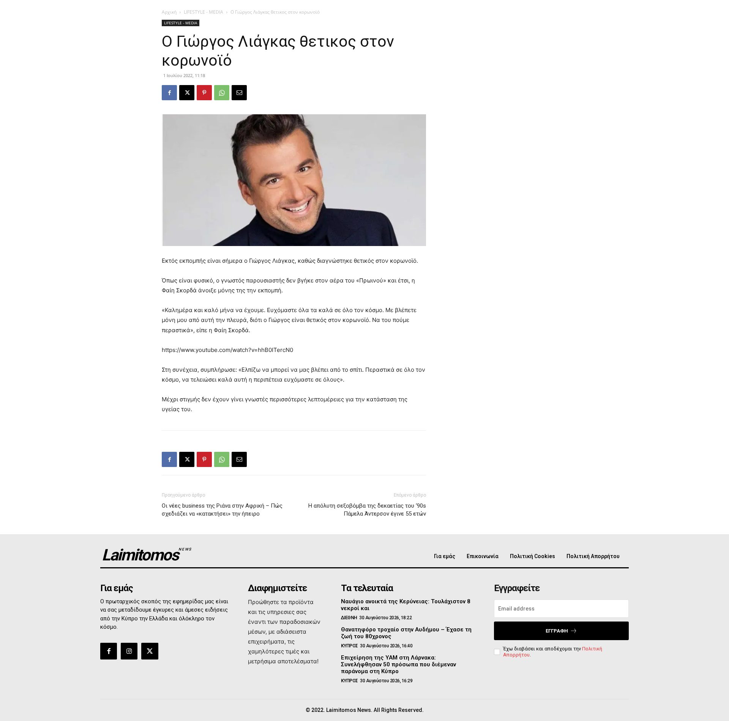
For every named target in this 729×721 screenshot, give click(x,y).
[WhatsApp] (221, 92)
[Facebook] (169, 92)
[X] (186, 92)
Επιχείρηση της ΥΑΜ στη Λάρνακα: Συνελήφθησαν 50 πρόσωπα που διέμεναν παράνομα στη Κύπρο (398, 664)
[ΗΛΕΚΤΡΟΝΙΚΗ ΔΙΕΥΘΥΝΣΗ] (239, 92)
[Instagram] (129, 651)
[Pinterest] (204, 92)
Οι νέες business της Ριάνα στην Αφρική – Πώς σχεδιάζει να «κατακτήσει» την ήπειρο (222, 509)
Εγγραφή (557, 631)
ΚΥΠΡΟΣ (349, 645)
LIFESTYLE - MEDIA (203, 12)
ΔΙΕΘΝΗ (349, 617)
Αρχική (169, 12)
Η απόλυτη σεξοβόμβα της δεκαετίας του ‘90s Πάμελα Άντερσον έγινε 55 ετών (367, 509)
